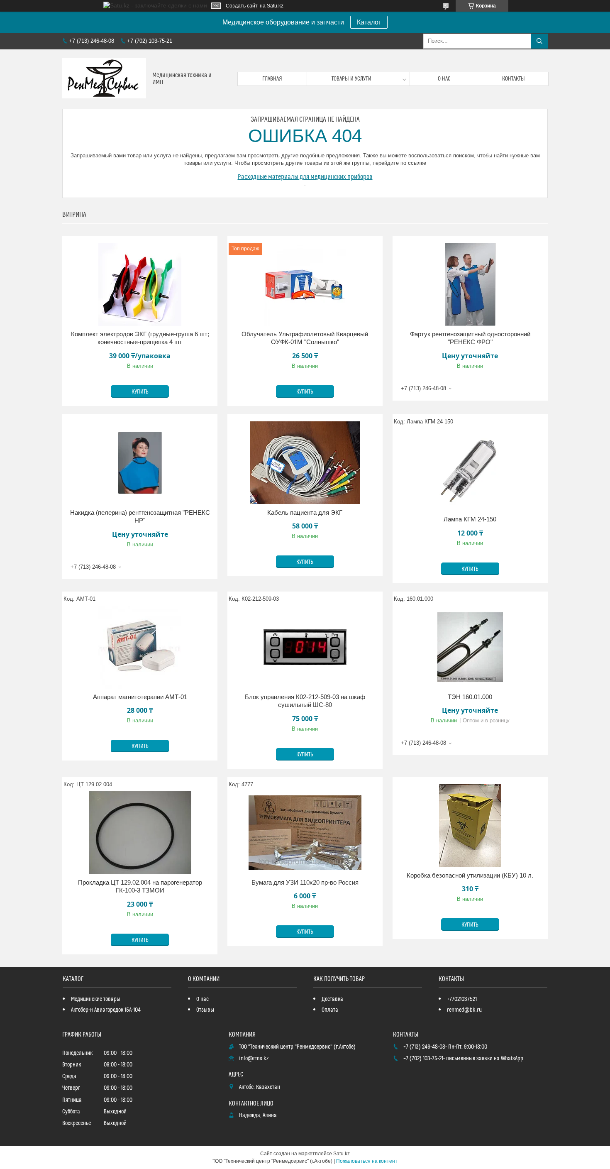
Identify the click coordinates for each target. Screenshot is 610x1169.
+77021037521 (462, 999)
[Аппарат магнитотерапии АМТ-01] (139, 647)
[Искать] (539, 41)
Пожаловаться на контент (367, 1161)
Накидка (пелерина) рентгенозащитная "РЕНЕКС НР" (140, 516)
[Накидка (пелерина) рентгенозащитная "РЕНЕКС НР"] (139, 462)
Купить (140, 392)
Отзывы (205, 1010)
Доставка (332, 999)
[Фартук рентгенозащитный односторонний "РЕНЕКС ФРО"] (470, 284)
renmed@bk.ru (464, 1010)
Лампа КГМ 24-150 (470, 519)
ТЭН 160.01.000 (470, 696)
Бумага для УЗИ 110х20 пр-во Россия (305, 882)
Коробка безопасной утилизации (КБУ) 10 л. (470, 875)
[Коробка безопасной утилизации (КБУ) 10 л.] (470, 825)
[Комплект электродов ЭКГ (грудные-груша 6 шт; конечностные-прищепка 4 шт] (139, 284)
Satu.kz (341, 1154)
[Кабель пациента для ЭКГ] (305, 462)
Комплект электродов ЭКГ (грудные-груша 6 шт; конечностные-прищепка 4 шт (140, 338)
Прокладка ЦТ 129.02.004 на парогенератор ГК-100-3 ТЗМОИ (140, 886)
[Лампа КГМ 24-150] (470, 469)
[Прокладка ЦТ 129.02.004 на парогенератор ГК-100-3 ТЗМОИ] (139, 832)
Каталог (369, 22)
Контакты (513, 79)
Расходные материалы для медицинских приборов (305, 177)
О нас (444, 79)
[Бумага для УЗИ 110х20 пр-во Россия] (305, 832)
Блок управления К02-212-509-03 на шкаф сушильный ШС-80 (305, 701)
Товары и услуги (351, 79)
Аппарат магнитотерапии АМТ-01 (140, 696)
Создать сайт (242, 6)
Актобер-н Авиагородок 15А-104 (106, 1010)
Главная (272, 79)
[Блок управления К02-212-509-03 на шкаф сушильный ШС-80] (305, 647)
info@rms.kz (253, 1058)
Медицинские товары (95, 999)
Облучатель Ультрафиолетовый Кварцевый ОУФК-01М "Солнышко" (305, 338)
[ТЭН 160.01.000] (470, 647)
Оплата (330, 1010)
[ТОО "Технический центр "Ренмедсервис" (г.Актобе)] (104, 79)
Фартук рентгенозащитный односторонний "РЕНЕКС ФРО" (470, 338)
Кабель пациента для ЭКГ (304, 512)
